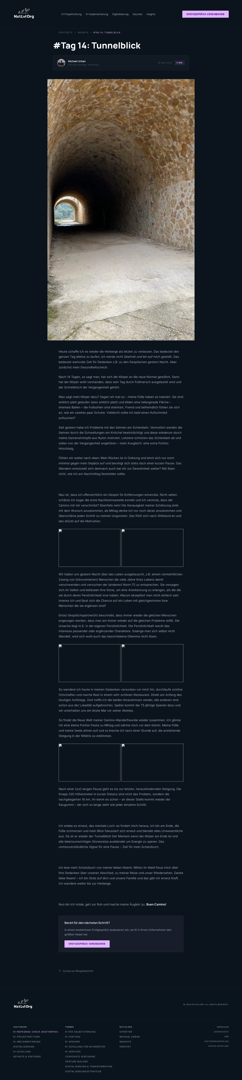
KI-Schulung (22, 1051)
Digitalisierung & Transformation (88, 1066)
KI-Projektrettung (71, 14)
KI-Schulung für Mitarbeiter (85, 1046)
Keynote (137, 14)
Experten (126, 1031)
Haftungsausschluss (216, 1041)
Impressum (223, 1027)
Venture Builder (76, 1061)
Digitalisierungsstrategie (83, 1071)
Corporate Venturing (80, 1056)
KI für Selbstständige (80, 1031)
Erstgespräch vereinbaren (205, 14)
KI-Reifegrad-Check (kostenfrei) (35, 1031)
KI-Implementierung (97, 14)
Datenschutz (221, 1032)
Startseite (66, 32)
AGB (226, 1036)
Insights (151, 14)
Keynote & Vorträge (27, 1056)
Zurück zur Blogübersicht (78, 971)
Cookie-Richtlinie (218, 1046)
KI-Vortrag (72, 1036)
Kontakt (125, 1046)
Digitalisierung (120, 14)
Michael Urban (130, 1036)
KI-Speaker (72, 1041)
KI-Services (73, 1051)
